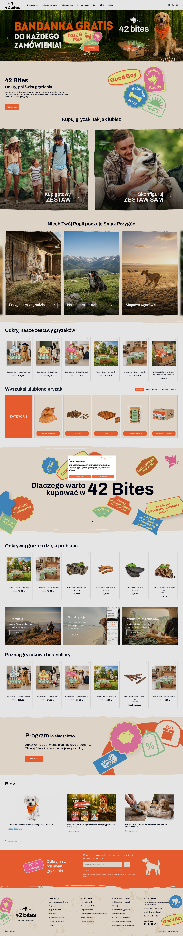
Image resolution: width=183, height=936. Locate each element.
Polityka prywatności (107, 458)
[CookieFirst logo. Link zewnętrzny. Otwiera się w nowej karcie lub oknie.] (69, 459)
